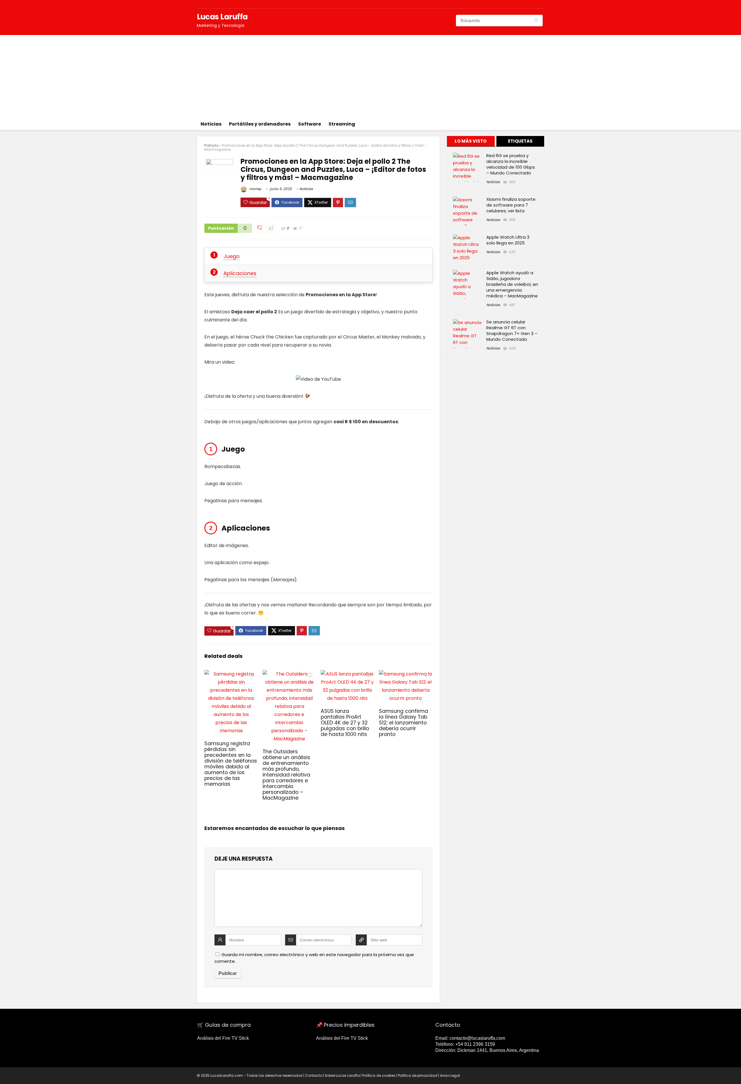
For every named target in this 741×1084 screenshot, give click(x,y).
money (254, 188)
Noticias (211, 124)
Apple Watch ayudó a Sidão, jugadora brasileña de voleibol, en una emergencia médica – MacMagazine (512, 284)
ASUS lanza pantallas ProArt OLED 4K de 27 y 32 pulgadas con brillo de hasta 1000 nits (345, 723)
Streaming (342, 124)
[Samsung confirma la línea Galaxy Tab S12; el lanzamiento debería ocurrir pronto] (405, 674)
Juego (231, 256)
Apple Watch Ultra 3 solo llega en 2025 (507, 240)
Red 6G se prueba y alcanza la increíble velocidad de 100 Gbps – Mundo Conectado (510, 164)
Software (309, 124)
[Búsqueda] (536, 20)
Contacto (313, 1075)
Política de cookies (378, 1075)
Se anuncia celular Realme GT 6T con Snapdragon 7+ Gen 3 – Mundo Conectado (512, 330)
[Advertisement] (370, 75)
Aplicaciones (239, 273)
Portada (211, 145)
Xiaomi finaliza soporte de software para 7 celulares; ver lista (510, 205)
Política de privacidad (417, 1075)
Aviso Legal (450, 1075)
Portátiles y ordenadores (260, 124)
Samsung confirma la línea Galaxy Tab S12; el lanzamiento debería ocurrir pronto (403, 723)
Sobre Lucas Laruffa (342, 1075)
